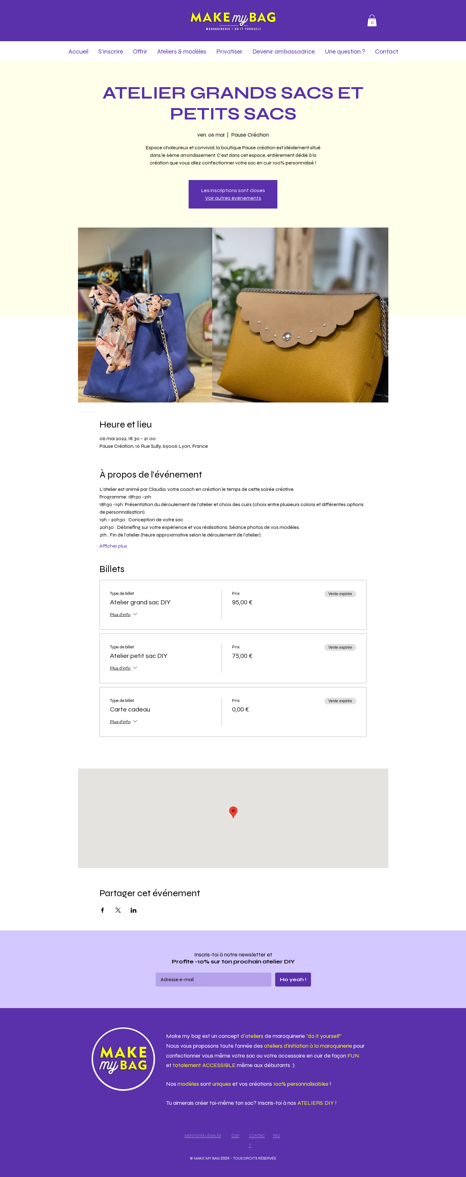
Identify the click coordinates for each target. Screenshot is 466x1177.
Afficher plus (113, 546)
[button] (372, 20)
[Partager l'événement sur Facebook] (103, 910)
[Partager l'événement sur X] (118, 910)
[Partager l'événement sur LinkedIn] (134, 910)
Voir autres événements (233, 198)
